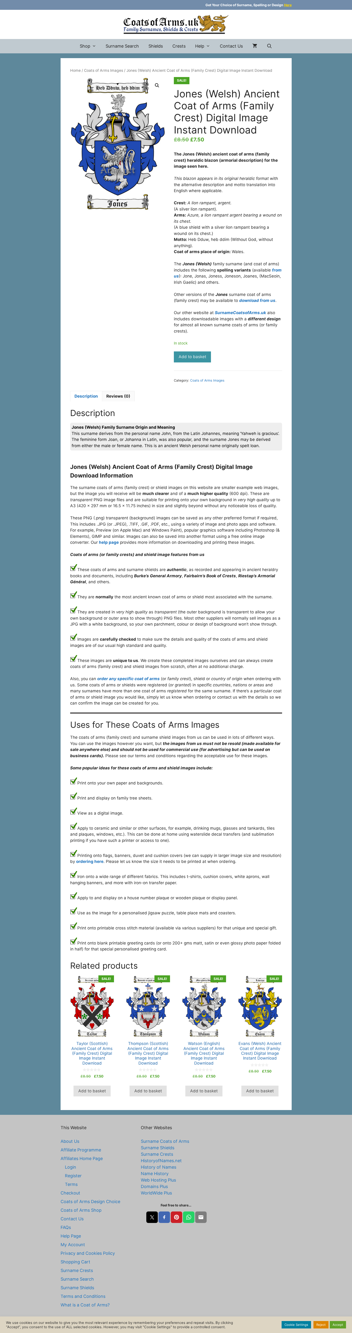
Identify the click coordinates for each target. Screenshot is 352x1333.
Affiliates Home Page (82, 1158)
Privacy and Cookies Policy (88, 1253)
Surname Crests (77, 1270)
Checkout (70, 1192)
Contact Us (231, 46)
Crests (179, 46)
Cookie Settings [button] (296, 1325)
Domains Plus (154, 1186)
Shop (85, 46)
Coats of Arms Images (103, 70)
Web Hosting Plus (158, 1180)
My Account (73, 1244)
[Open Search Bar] (269, 46)
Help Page (71, 1236)
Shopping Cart (75, 1261)
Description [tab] (86, 396)
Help (199, 46)
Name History (155, 1173)
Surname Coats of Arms (165, 1141)
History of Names (158, 1167)
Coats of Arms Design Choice (90, 1201)
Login (70, 1167)
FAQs (66, 1227)
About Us (70, 1141)
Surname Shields (77, 1287)
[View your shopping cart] (255, 46)
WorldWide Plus (156, 1192)
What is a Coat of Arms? (85, 1304)
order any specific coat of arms (128, 678)
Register (73, 1175)
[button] (157, 85)
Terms (71, 1184)
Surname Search (122, 46)
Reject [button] (321, 1325)
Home (75, 70)
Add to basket (192, 356)
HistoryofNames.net (161, 1160)
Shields (155, 46)
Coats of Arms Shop (81, 1210)
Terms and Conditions (83, 1296)
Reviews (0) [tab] (118, 396)
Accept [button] (338, 1325)
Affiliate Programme (81, 1149)
